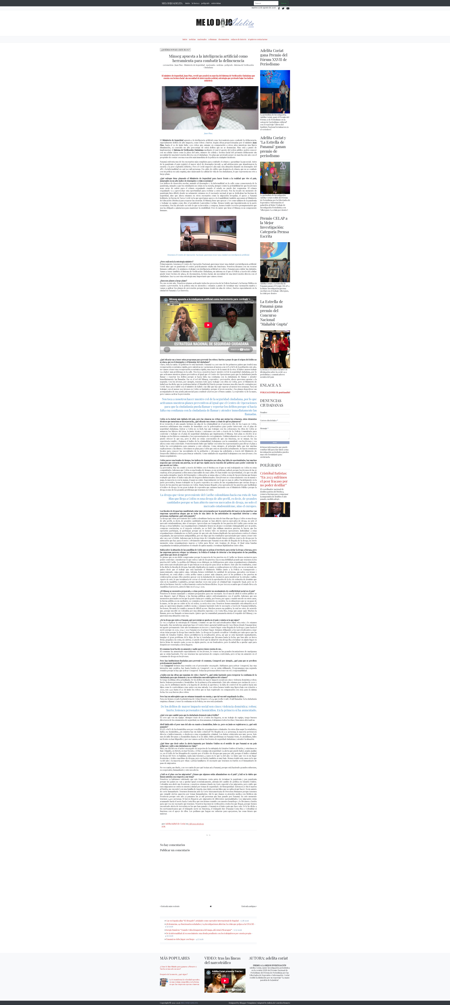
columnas (212, 39)
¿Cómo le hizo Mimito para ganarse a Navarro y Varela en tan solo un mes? (178, 967)
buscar (284, 3)
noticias (192, 39)
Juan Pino (179, 65)
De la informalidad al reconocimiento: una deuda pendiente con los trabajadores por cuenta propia (208, 933)
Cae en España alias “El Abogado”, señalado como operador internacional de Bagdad (202, 920)
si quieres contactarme (257, 39)
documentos (223, 39)
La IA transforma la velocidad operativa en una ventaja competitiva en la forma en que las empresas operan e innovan (184, 981)
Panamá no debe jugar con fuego (180, 939)
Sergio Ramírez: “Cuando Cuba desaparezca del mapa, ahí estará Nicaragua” (199, 930)
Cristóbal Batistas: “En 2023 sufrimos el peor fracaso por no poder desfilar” (274, 479)
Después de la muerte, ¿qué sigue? (174, 974)
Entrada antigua (248, 906)
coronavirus (168, 65)
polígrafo (205, 3)
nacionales (201, 39)
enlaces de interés (238, 39)
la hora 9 (195, 3)
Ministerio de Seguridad (194, 65)
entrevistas (216, 3)
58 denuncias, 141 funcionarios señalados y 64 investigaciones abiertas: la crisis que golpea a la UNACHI (210, 924)
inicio (187, 3)
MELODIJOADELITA (172, 3)
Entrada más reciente (170, 906)
